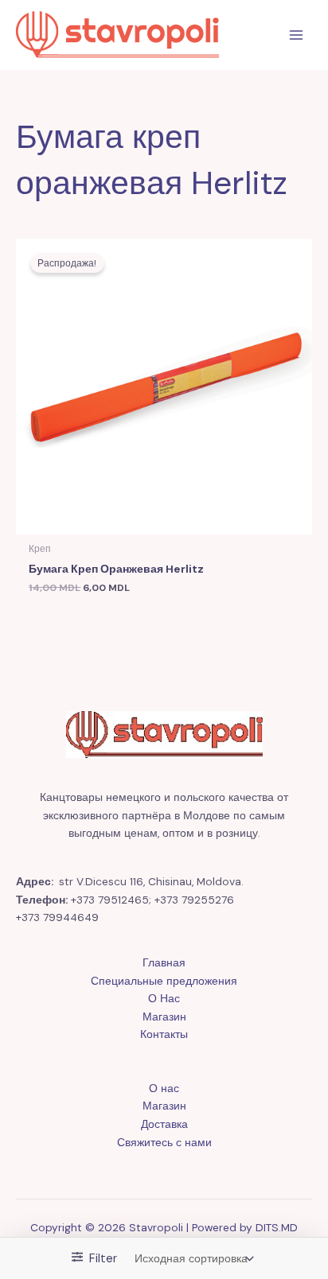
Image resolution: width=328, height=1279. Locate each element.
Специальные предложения (164, 981)
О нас (164, 1088)
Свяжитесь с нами (164, 1142)
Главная (164, 962)
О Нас (164, 998)
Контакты (164, 1034)
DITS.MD (277, 1227)
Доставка (164, 1124)
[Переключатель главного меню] (296, 35)
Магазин (164, 1016)
